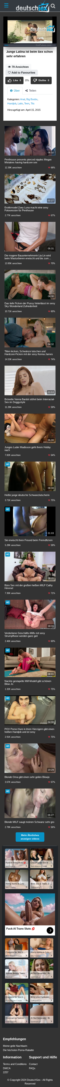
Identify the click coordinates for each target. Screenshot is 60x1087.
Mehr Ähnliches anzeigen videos (30, 837)
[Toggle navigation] (7, 6)
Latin (20, 103)
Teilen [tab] (32, 90)
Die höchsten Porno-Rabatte (18, 1050)
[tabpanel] (30, 105)
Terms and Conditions (15, 1064)
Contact (33, 1064)
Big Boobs (32, 99)
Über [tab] (16, 90)
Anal (22, 99)
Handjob (11, 103)
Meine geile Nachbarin (15, 1045)
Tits (32, 103)
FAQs (32, 1068)
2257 (5, 1072)
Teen (26, 103)
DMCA (6, 1068)
